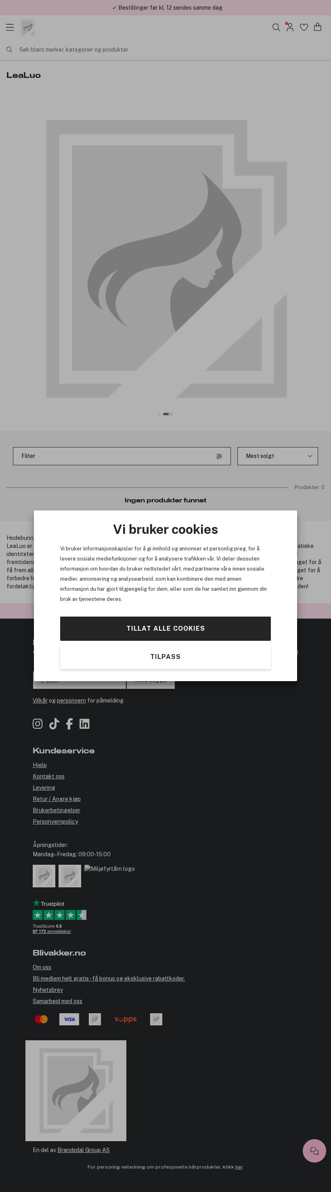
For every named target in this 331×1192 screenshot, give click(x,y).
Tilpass (165, 657)
